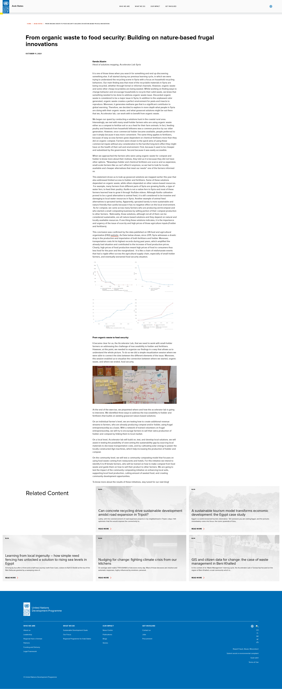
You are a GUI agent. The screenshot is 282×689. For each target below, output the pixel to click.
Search (275, 6)
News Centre (108, 630)
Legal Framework (30, 651)
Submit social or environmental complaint (243, 653)
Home (29, 23)
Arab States (17, 6)
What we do (140, 6)
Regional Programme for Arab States (77, 639)
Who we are (124, 6)
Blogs (105, 639)
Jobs (144, 634)
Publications (107, 634)
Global (270, 6)
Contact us (146, 630)
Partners (26, 643)
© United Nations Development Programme (40, 677)
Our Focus (67, 634)
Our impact (155, 6)
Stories (105, 643)
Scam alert (254, 657)
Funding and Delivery (31, 647)
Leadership (27, 634)
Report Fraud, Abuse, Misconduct (246, 649)
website (114, 235)
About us (26, 630)
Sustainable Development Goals (75, 630)
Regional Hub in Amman (32, 639)
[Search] (257, 634)
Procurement (147, 639)
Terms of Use (254, 662)
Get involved (170, 6)
